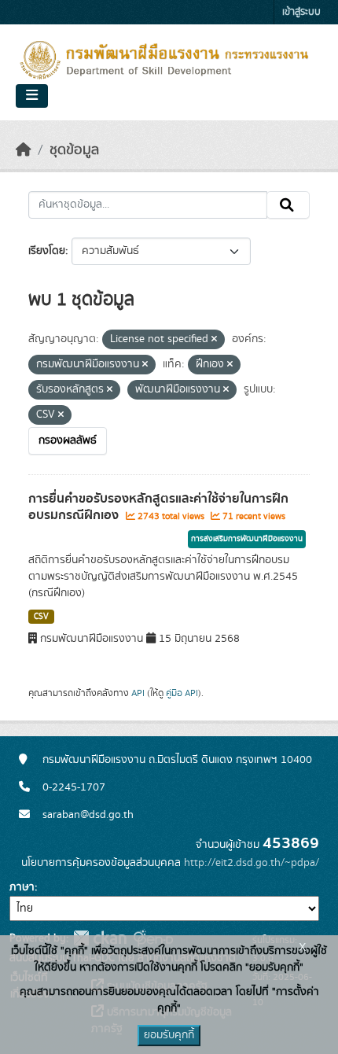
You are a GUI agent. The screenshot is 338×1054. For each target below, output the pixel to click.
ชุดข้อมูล (74, 150)
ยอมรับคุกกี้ (169, 1035)
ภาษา (22, 887)
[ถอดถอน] (214, 340)
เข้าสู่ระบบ (301, 12)
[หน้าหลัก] (23, 150)
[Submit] (288, 205)
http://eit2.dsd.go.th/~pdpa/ (251, 863)
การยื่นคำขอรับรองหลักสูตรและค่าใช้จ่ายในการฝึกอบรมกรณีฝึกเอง (158, 506)
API (138, 693)
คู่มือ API (182, 693)
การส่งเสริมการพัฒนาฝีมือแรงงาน (247, 538)
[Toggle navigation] (32, 96)
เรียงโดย (46, 251)
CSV (41, 616)
